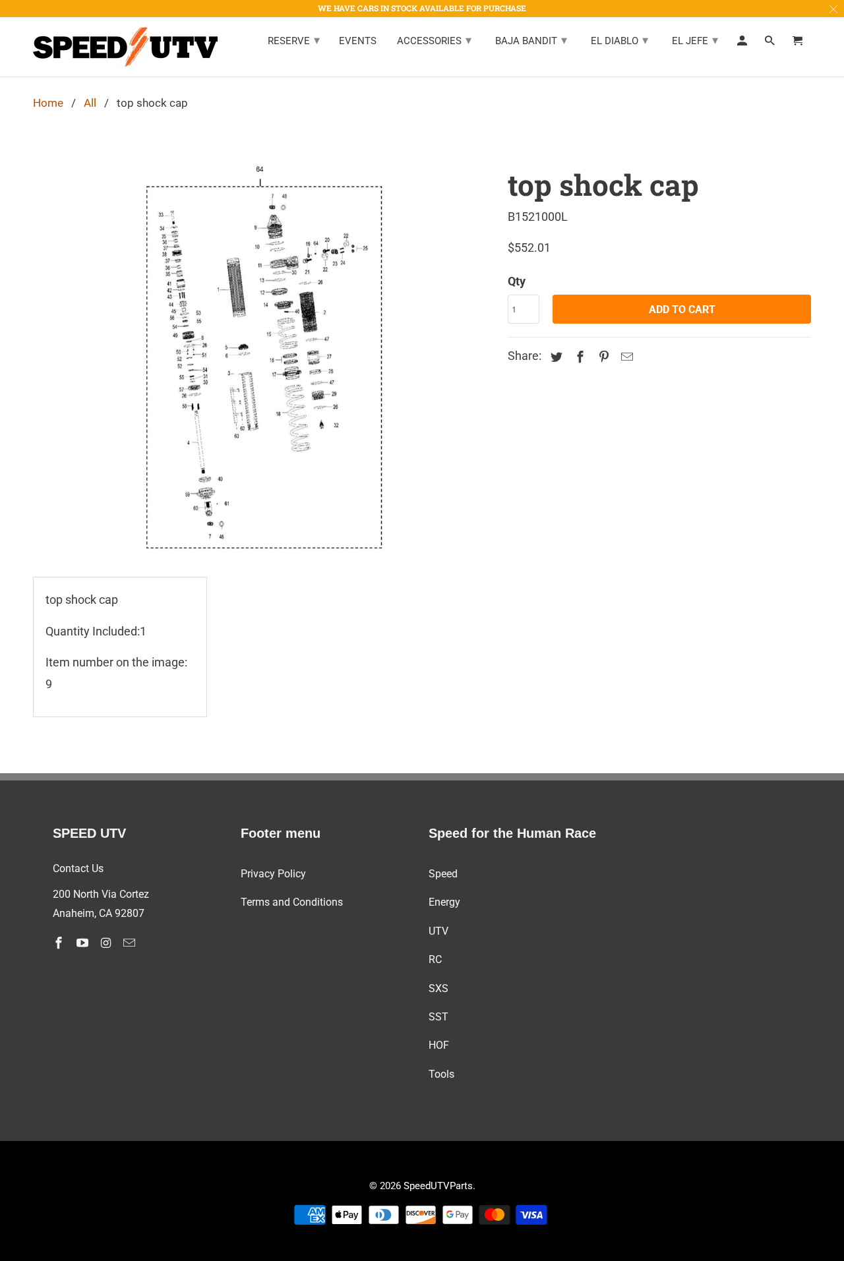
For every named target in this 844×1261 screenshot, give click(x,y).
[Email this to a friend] (625, 357)
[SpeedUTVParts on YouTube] (83, 943)
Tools (441, 1074)
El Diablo (619, 40)
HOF (439, 1045)
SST (438, 1017)
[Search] (771, 43)
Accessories (434, 40)
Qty (517, 281)
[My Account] (743, 43)
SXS (438, 988)
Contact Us (78, 868)
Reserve (294, 40)
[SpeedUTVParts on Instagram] (107, 943)
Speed (443, 873)
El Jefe (695, 40)
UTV (438, 931)
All (90, 102)
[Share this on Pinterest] (602, 357)
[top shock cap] (263, 358)
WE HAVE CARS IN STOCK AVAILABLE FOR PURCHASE (422, 8)
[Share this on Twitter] (554, 357)
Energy (444, 902)
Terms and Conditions (292, 902)
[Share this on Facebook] (578, 357)
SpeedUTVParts (438, 1186)
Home (48, 102)
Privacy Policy (273, 873)
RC (435, 959)
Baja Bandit (531, 40)
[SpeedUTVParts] (125, 47)
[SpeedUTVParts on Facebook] (60, 943)
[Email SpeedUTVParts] (130, 943)
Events (358, 41)
